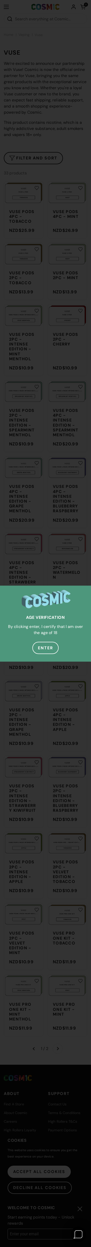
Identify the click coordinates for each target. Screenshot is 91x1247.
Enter (45, 647)
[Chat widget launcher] (78, 1234)
